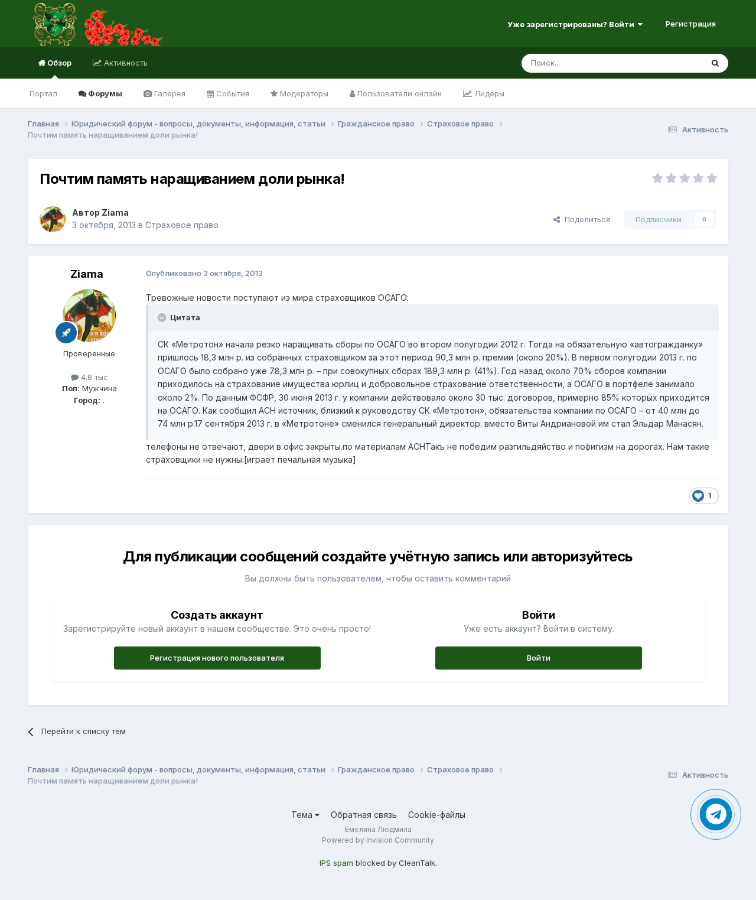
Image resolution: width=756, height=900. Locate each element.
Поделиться (585, 219)
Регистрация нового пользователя (217, 657)
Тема (303, 815)
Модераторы (303, 93)
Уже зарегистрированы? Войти (572, 24)
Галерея (168, 93)
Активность (125, 62)
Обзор (58, 62)
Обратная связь (364, 815)
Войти (538, 657)
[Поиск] (715, 63)
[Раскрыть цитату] (163, 317)
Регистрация (691, 23)
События (231, 93)
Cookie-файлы (436, 815)
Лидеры (488, 93)
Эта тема (670, 63)
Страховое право (182, 225)
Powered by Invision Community (378, 840)
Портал (43, 93)
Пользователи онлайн (398, 93)
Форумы (104, 93)
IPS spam (336, 862)
